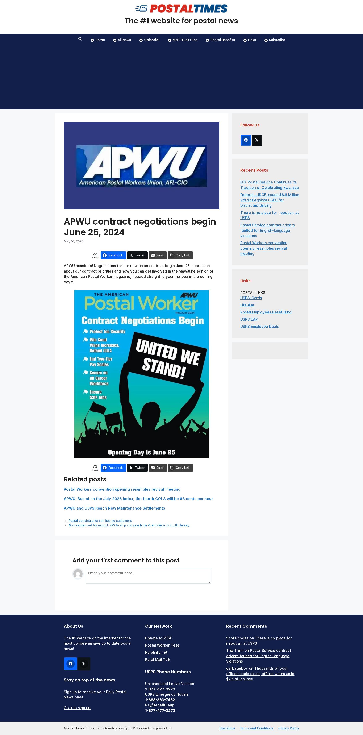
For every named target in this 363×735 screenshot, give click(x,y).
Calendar (152, 40)
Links (252, 40)
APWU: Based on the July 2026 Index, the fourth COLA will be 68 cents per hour (138, 499)
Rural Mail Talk (157, 659)
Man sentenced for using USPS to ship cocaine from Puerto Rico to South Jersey (129, 525)
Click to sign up (77, 708)
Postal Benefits (222, 40)
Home (100, 40)
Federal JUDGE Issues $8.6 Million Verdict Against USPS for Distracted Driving (269, 200)
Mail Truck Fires (185, 40)
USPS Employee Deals (259, 326)
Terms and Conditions (256, 728)
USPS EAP (249, 319)
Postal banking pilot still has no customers (100, 520)
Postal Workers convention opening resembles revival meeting (122, 489)
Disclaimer (227, 728)
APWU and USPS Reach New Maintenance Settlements (114, 508)
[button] (80, 40)
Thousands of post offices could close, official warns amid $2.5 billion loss (260, 673)
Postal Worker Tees (162, 645)
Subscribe (277, 40)
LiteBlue (247, 305)
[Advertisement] (181, 77)
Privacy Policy (288, 728)
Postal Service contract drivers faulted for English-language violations (267, 230)
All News (124, 40)
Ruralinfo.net (156, 652)
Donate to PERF (158, 638)
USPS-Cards (251, 298)
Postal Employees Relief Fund (266, 312)
